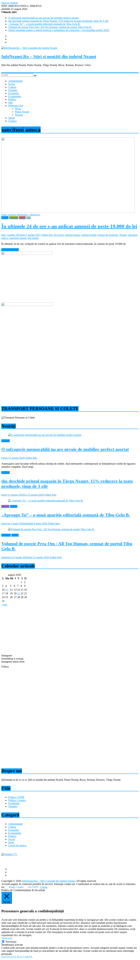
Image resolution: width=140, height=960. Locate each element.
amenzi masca (72, 235)
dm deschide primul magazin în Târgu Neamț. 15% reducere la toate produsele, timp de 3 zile (58, 20)
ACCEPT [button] (33, 887)
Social (11, 84)
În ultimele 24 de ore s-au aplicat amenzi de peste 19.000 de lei (69, 226)
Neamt (5, 217)
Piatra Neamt (22, 111)
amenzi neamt (88, 235)
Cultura (12, 87)
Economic (13, 93)
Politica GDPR (16, 797)
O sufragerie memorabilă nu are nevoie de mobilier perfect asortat (43, 17)
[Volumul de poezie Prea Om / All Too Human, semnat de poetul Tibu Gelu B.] (51, 529)
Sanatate (12, 90)
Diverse (5, 440)
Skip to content (9, 2)
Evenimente (14, 96)
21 (18, 593)
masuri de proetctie (108, 235)
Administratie (15, 80)
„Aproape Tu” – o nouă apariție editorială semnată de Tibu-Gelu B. (44, 24)
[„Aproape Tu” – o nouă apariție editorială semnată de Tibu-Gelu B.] (45, 500)
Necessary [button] (6, 938)
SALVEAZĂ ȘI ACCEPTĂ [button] (16, 957)
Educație (6, 535)
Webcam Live (15, 105)
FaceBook (13, 803)
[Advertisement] (70, 378)
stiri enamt (33, 238)
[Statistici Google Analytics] (9, 854)
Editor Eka (47, 235)
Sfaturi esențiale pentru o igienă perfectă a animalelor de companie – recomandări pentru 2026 (58, 30)
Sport (11, 842)
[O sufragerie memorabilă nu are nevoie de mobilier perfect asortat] (44, 435)
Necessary (11, 941)
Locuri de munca (17, 845)
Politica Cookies (17, 800)
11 (6, 589)
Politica (12, 99)
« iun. (4, 604)
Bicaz (18, 108)
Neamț (123, 235)
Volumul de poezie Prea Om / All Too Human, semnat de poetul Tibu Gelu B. (50, 27)
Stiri (10, 102)
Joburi (11, 117)
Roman (19, 114)
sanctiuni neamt (17, 238)
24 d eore (59, 235)
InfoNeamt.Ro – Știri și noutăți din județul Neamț (48, 56)
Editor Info (31, 457)
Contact (12, 120)
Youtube (12, 806)
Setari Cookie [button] (16, 887)
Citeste (43, 887)
